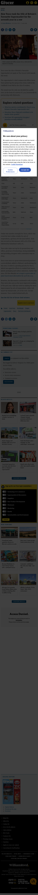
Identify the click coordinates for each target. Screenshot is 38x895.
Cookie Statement (17, 164)
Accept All (25, 170)
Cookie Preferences (10, 171)
